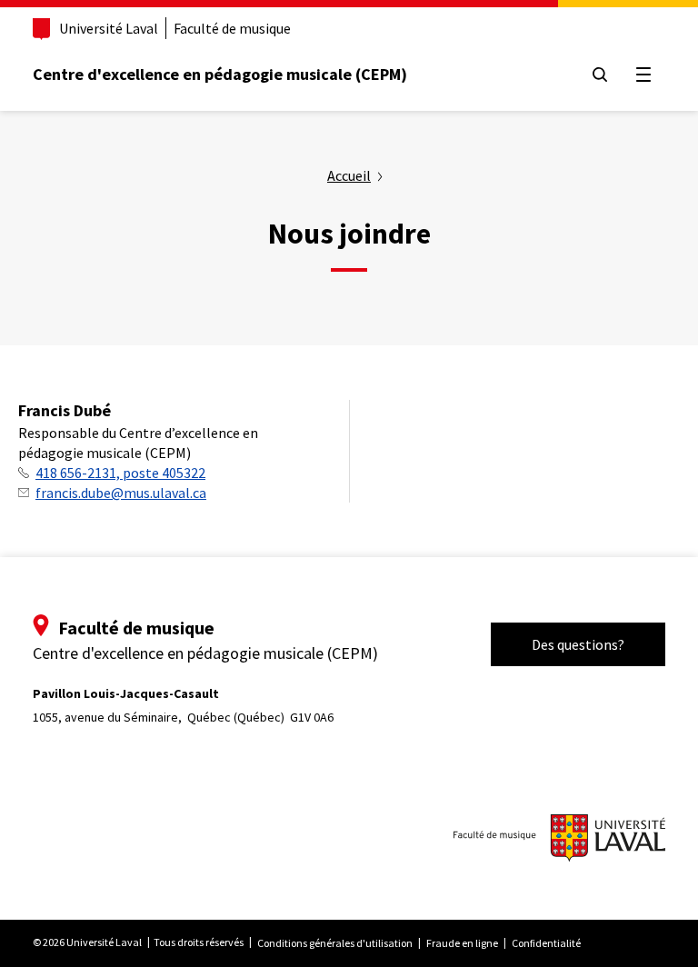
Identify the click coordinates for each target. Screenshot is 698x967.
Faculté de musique (232, 28)
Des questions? (578, 644)
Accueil (349, 175)
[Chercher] (600, 74)
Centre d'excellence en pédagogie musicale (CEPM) (220, 74)
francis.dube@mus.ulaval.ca (120, 493)
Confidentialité (546, 943)
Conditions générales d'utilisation (335, 943)
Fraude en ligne (462, 943)
